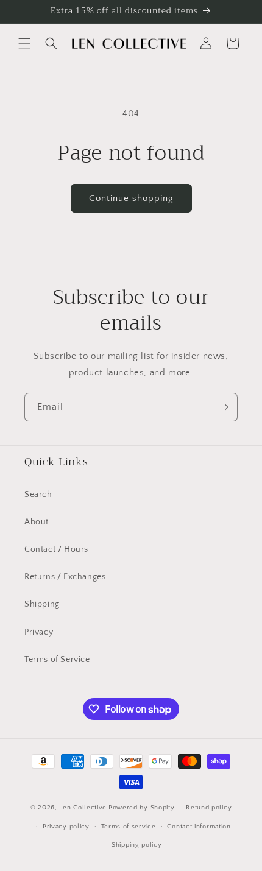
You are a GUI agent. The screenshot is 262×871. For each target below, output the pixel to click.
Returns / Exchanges (64, 577)
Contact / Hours (56, 549)
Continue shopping (131, 198)
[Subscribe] (223, 407)
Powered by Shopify (141, 807)
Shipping (42, 604)
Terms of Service (57, 660)
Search (38, 494)
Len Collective (83, 807)
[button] (24, 43)
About (36, 522)
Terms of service (128, 826)
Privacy (38, 632)
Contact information (198, 826)
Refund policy (209, 807)
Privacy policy (66, 826)
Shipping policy (137, 844)
